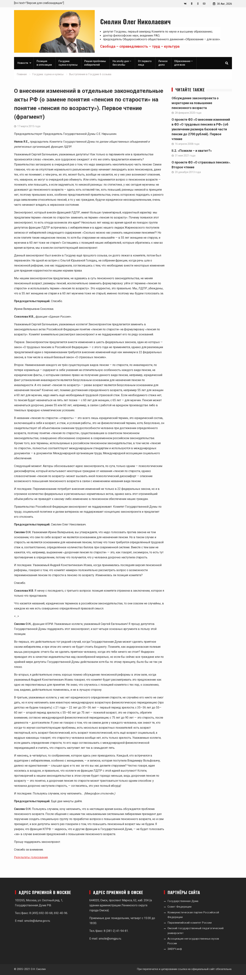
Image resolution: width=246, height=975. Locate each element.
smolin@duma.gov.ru (37, 920)
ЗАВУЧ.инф (174, 949)
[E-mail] (204, 4)
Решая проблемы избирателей (95, 63)
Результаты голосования (31, 857)
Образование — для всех (183, 63)
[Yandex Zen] (198, 4)
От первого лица (145, 63)
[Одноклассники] (191, 4)
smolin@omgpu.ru (110, 938)
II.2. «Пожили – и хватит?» (192, 150)
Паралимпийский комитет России (189, 922)
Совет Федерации (179, 906)
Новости (22, 62)
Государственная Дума (182, 901)
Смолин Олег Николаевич (135, 21)
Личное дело (162, 63)
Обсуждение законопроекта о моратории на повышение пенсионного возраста (195, 103)
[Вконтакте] (185, 4)
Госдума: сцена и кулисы (68, 63)
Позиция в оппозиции (44, 63)
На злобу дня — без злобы (122, 63)
